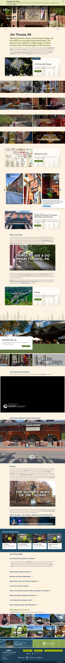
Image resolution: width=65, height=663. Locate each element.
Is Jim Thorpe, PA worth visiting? (19, 586)
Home (6, 29)
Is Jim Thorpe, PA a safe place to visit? (21, 600)
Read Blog (38, 225)
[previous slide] (4, 190)
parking (29, 53)
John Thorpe (6, 544)
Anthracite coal (26, 470)
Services (55, 10)
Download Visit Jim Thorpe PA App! (53, 650)
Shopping (27, 10)
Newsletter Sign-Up (9, 340)
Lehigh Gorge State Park (46, 240)
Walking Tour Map (40, 154)
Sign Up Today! (26, 346)
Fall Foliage (45, 10)
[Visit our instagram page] (30, 654)
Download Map (38, 161)
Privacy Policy (46, 204)
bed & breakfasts (21, 52)
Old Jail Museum (33, 281)
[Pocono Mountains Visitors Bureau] (9, 651)
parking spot (28, 561)
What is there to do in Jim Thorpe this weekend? (24, 581)
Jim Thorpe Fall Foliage (42, 64)
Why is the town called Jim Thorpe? (20, 572)
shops (14, 52)
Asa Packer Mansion (22, 544)
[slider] (28, 269)
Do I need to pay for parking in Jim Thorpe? (22, 558)
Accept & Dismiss (47, 206)
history (24, 49)
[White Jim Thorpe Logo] (6, 9)
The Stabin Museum (24, 283)
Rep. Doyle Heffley (37, 544)
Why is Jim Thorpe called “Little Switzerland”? (23, 605)
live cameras (42, 374)
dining (16, 52)
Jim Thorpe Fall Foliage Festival (25, 275)
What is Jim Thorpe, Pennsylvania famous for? (23, 595)
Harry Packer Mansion (22, 281)
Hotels (23, 10)
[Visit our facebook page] (27, 654)
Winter (50, 10)
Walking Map (38, 650)
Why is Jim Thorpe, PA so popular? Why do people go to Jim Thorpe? (29, 590)
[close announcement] (63, 1)
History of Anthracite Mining (53, 545)
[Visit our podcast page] (32, 654)
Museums (12, 280)
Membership (60, 10)
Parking (40, 10)
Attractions (18, 10)
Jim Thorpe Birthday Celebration (48, 511)
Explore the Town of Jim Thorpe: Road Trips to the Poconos (45, 216)
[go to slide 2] (32, 206)
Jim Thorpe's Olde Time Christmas (41, 275)
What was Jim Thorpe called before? (20, 576)
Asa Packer (51, 477)
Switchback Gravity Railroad (25, 474)
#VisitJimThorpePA (15, 612)
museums (27, 52)
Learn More (38, 71)
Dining (32, 10)
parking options (13, 4)
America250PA (27, 650)
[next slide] (60, 190)
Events (36, 10)
